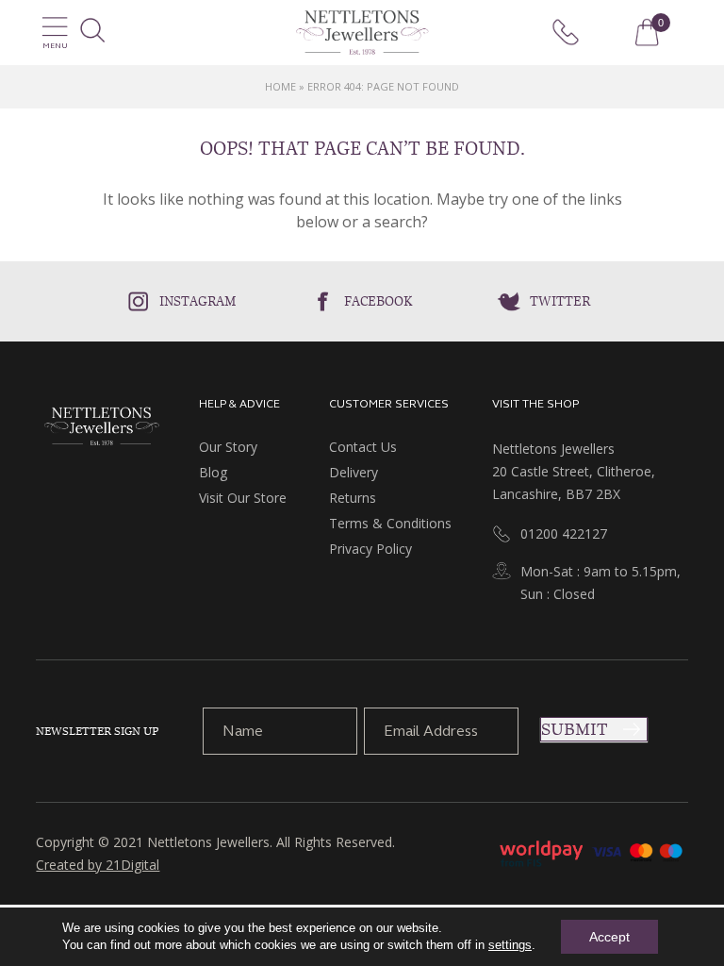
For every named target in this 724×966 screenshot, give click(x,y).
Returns (352, 498)
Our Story (228, 447)
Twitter (560, 300)
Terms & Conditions (390, 523)
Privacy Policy (370, 549)
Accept (609, 936)
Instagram (198, 300)
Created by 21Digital (97, 865)
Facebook (378, 300)
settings (510, 945)
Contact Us (363, 447)
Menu (55, 46)
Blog (213, 472)
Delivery (353, 472)
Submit (574, 729)
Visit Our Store (243, 498)
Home (280, 86)
